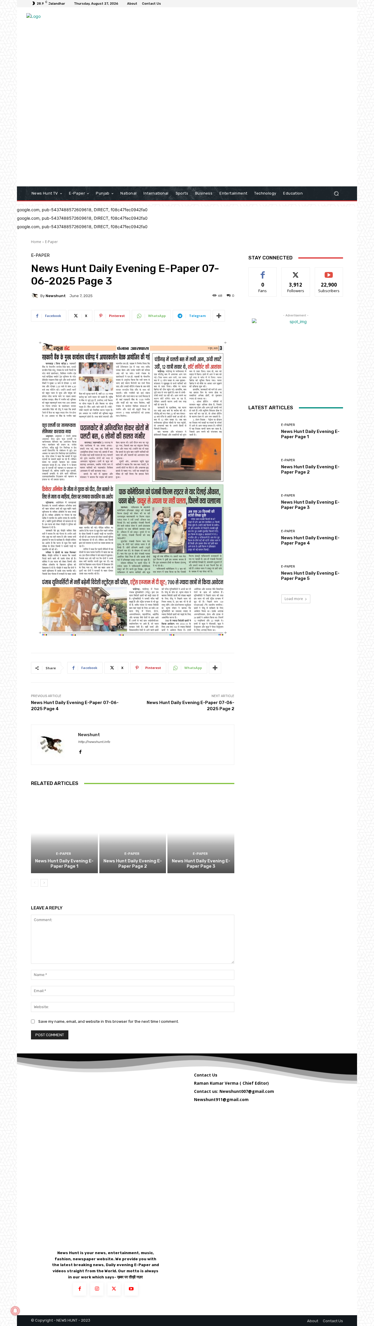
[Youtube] (131, 1289)
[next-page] (44, 883)
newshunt (56, 296)
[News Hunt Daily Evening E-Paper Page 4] (262, 538)
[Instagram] (96, 1289)
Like (262, 272)
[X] (114, 1289)
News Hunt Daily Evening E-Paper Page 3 (201, 863)
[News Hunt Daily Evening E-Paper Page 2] (132, 833)
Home (36, 241)
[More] (219, 316)
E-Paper (51, 241)
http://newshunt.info (94, 741)
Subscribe (329, 272)
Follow (296, 272)
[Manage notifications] (15, 1310)
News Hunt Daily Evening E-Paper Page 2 (132, 863)
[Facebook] (80, 750)
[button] (336, 193)
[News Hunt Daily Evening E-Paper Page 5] (262, 573)
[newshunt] (35, 295)
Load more (294, 598)
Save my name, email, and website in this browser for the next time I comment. (108, 1021)
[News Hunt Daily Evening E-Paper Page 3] (200, 833)
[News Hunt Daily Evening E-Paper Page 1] (64, 833)
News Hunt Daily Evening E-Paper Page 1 (64, 863)
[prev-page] (34, 883)
